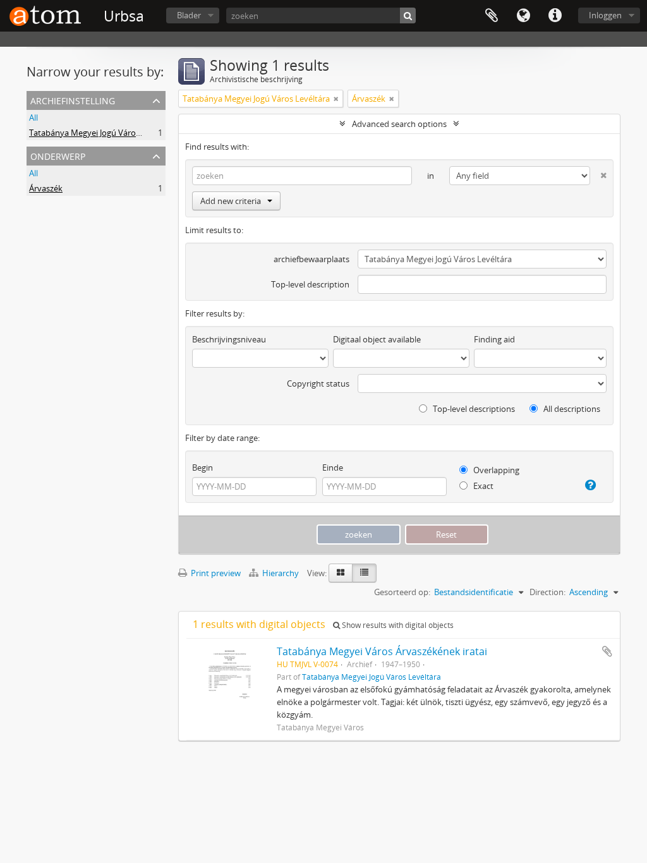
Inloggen (605, 15)
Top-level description (310, 284)
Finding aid (494, 339)
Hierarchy (280, 573)
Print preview (215, 573)
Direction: (547, 592)
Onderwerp (57, 155)
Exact (482, 486)
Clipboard (491, 16)
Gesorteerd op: (402, 592)
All (33, 117)
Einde (332, 467)
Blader (189, 15)
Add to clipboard (607, 651)
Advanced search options (399, 124)
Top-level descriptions (473, 408)
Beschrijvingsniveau (229, 339)
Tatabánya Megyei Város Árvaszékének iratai (382, 651)
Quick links (555, 16)
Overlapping (495, 470)
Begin (202, 467)
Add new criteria (230, 201)
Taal (523, 16)
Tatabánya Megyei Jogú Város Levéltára (102, 132)
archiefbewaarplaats (311, 259)
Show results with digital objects (397, 625)
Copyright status (318, 383)
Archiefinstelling (72, 99)
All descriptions (570, 408)
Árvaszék (46, 188)
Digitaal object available (377, 339)
